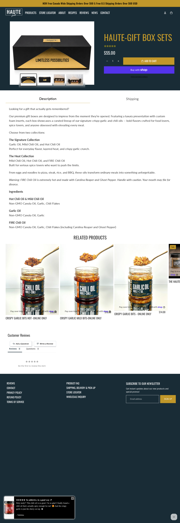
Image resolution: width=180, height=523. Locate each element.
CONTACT (11, 388)
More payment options (139, 77)
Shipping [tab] (132, 99)
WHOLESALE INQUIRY (76, 397)
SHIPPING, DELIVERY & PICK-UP (80, 388)
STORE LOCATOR (73, 392)
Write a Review (46, 343)
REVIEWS (11, 383)
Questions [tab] (30, 348)
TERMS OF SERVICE (15, 402)
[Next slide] (171, 282)
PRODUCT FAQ (72, 383)
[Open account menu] (165, 13)
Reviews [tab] (13, 348)
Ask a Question (22, 343)
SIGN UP (168, 399)
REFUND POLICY (14, 397)
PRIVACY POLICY (14, 392)
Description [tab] (47, 99)
